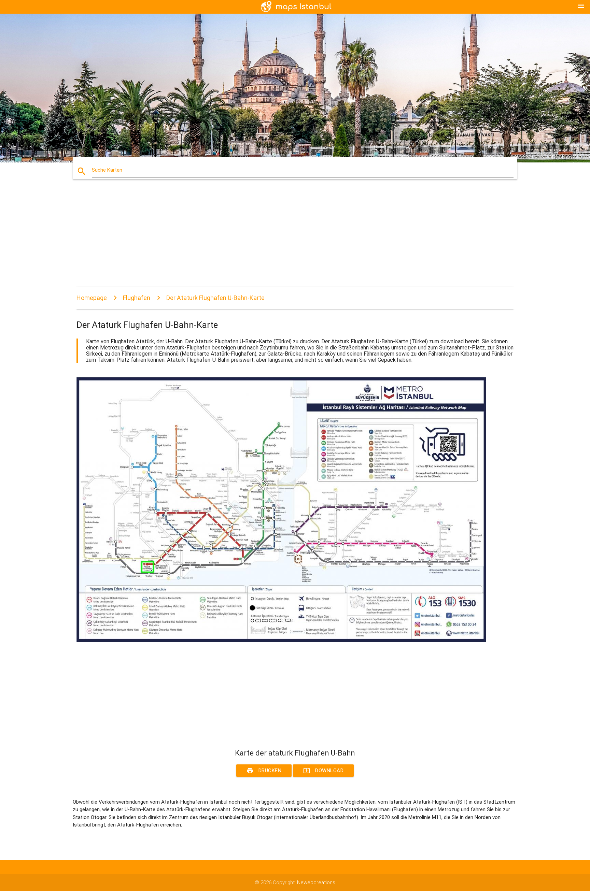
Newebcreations (316, 882)
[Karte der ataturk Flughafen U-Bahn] (281, 640)
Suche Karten (107, 170)
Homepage (91, 297)
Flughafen (136, 297)
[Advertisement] (281, 239)
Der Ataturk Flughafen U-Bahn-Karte (215, 297)
